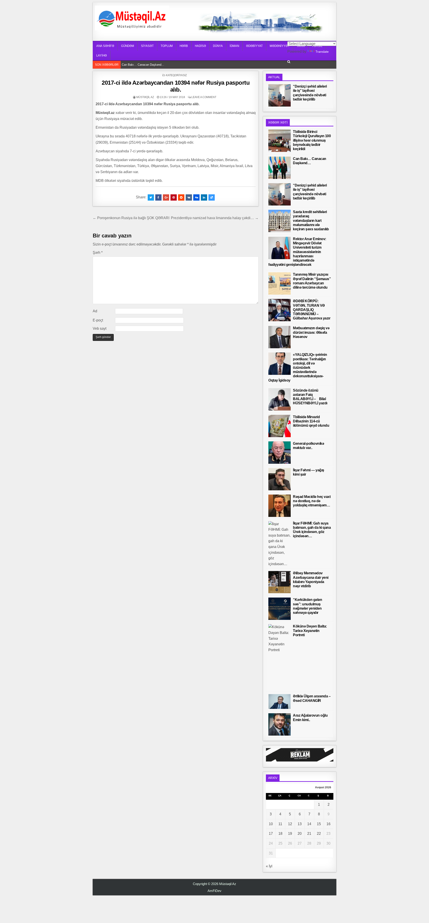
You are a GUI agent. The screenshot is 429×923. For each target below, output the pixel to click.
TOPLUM (167, 46)
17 (271, 833)
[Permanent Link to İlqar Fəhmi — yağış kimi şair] (279, 479)
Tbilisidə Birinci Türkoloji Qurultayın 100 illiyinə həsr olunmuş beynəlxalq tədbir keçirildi (312, 140)
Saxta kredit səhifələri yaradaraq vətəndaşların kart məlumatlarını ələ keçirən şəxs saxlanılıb (311, 220)
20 (300, 833)
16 (328, 824)
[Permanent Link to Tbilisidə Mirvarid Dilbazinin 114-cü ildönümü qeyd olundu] (279, 426)
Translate (322, 51)
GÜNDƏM (127, 46)
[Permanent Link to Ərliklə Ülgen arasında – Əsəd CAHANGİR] (279, 701)
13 (300, 824)
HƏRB (184, 46)
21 (309, 833)
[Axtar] (288, 62)
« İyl (269, 866)
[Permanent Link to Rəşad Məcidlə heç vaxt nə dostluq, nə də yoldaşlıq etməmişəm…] (279, 506)
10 (271, 824)
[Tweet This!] (151, 197)
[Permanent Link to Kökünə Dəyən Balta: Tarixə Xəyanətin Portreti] (279, 657)
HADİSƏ (200, 46)
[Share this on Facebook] (158, 197)
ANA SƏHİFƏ (105, 46)
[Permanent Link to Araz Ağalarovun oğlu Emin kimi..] (279, 724)
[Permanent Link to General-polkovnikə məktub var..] (279, 452)
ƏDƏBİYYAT (254, 46)
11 (280, 824)
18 (280, 833)
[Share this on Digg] (196, 197)
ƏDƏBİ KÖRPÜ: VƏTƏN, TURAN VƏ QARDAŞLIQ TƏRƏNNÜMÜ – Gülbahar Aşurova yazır (311, 309)
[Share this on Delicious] (211, 197)
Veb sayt (99, 328)
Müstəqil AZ (145, 97)
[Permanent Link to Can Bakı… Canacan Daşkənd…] (279, 168)
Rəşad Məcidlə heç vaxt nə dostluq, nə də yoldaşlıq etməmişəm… (311, 501)
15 (319, 824)
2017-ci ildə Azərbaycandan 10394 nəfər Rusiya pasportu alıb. (176, 86)
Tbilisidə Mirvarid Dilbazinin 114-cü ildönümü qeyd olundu (311, 421)
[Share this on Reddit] (181, 197)
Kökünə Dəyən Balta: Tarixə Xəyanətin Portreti (310, 630)
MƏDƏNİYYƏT (280, 46)
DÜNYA (218, 46)
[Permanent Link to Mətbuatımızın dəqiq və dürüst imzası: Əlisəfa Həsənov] (279, 337)
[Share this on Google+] (166, 197)
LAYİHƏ (101, 55)
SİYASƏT (147, 46)
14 (309, 824)
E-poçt (98, 320)
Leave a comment (203, 97)
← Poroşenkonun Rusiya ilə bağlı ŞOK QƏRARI (131, 218)
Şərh (98, 252)
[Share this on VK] (189, 197)
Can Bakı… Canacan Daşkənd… (144, 64)
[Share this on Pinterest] (173, 197)
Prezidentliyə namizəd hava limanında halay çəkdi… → (215, 218)
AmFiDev (214, 891)
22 (319, 833)
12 (290, 824)
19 (290, 833)
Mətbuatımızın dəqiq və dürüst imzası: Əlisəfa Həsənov (311, 332)
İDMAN (234, 46)
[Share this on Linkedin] (204, 197)
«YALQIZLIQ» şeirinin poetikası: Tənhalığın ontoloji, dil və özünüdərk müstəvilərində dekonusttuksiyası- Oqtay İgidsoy (297, 367)
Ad (95, 311)
